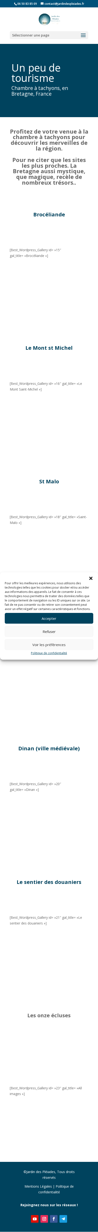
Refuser (49, 631)
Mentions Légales (38, 1186)
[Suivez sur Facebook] (54, 1219)
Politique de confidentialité (49, 653)
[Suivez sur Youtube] (35, 1219)
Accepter (49, 618)
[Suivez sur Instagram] (44, 1219)
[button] (90, 578)
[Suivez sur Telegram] (63, 1219)
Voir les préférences (49, 644)
